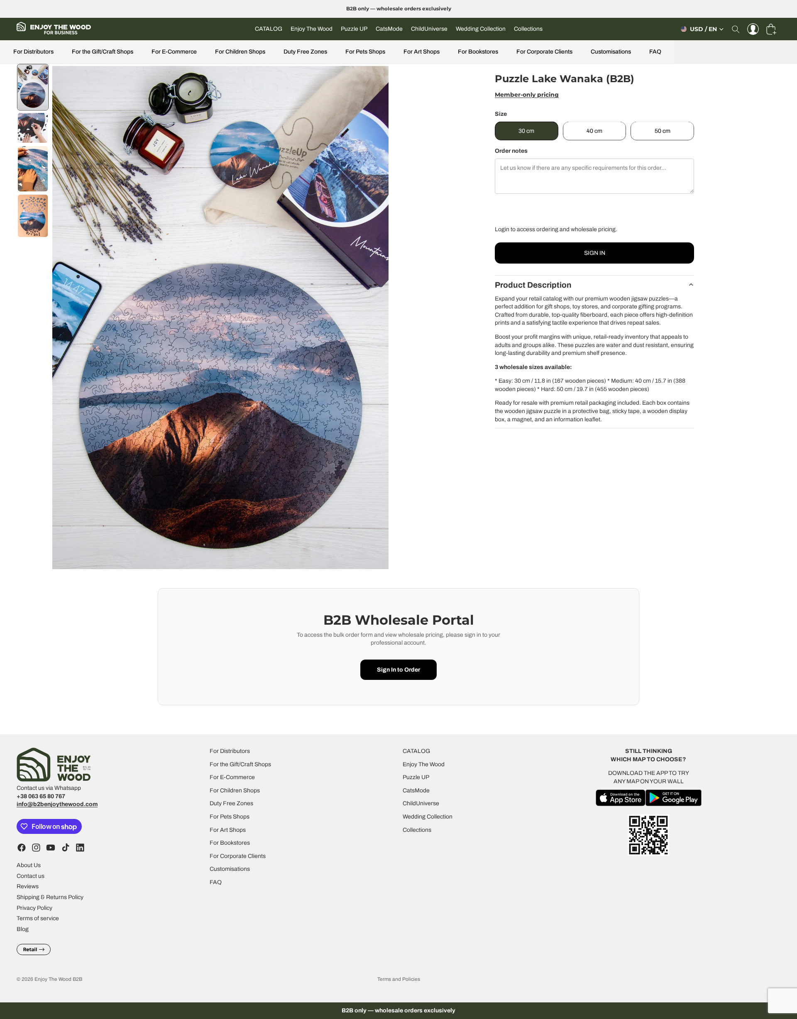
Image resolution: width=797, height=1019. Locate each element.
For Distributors (33, 52)
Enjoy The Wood (424, 764)
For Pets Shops (365, 52)
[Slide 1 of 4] (33, 87)
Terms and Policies (398, 979)
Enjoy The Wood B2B (58, 979)
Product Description (533, 285)
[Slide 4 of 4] (33, 216)
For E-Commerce (174, 52)
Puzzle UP (416, 777)
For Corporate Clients (544, 52)
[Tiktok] (66, 848)
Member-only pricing (527, 94)
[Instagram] (36, 848)
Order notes (511, 151)
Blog (23, 929)
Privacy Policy (34, 907)
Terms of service (38, 918)
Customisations (611, 52)
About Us (29, 865)
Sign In (594, 252)
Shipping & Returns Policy (50, 897)
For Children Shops (240, 52)
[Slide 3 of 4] (33, 168)
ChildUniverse (421, 803)
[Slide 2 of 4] (33, 128)
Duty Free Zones (305, 52)
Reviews (28, 886)
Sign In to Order (398, 670)
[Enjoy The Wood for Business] (54, 29)
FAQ (655, 52)
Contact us (30, 875)
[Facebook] (22, 848)
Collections (417, 829)
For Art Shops (421, 52)
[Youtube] (51, 848)
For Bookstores (478, 52)
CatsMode (416, 790)
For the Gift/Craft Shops (102, 52)
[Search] (735, 29)
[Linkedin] (80, 848)
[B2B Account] (753, 29)
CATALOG (416, 751)
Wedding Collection (427, 817)
